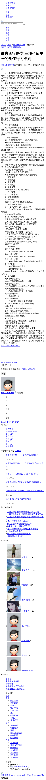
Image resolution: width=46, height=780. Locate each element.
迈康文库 (14, 710)
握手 (14, 346)
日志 (9, 45)
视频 (7, 33)
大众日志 (9, 436)
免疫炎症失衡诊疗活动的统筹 (19, 524)
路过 (3, 346)
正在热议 (9, 429)
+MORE (18, 451)
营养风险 (14, 738)
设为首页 (9, 5)
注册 (7, 15)
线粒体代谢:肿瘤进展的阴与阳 (18, 499)
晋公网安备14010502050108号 (13, 775)
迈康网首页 (10, 3)
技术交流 (14, 708)
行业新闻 (14, 706)
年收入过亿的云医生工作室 (18, 526)
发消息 (12, 422)
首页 (7, 28)
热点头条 (14, 701)
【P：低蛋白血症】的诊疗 (18, 521)
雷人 (18, 346)
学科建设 (14, 703)
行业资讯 (14, 728)
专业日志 (9, 434)
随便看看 (9, 446)
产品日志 (9, 439)
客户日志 (9, 444)
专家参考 (14, 725)
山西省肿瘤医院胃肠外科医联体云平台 (23, 512)
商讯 (12, 713)
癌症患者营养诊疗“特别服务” (19, 534)
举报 (3, 362)
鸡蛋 (6, 346)
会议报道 (14, 715)
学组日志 (9, 441)
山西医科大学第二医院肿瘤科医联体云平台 (25, 514)
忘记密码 (9, 17)
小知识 (13, 718)
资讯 (7, 30)
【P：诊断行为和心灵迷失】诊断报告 (22, 529)
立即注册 (31, 369)
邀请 (15, 362)
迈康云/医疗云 (19, 45)
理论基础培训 (16, 733)
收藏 (7, 362)
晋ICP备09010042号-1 (36, 775)
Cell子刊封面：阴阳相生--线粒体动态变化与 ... (25, 491)
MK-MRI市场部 (7, 65)
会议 (7, 38)
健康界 (8, 679)
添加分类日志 (11, 431)
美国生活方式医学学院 (15, 686)
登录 (7, 12)
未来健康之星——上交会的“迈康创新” (22, 455)
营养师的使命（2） (16, 536)
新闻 (12, 730)
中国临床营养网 (12, 681)
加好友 (18, 422)
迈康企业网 (10, 8)
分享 (11, 362)
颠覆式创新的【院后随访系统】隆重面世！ (24, 482)
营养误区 (14, 720)
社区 (7, 35)
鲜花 (10, 346)
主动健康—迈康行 (14, 531)
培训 (7, 40)
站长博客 (9, 684)
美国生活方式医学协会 (15, 689)
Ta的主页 (4, 422)
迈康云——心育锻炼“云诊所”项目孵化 (22, 474)
